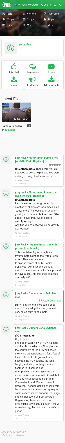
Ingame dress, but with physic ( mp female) (36, 246)
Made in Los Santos (12, 435)
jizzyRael (25, 44)
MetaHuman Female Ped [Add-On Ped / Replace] (36, 159)
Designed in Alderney (13, 431)
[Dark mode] (54, 4)
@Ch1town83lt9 (25, 335)
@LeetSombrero (25, 169)
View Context (24, 180)
